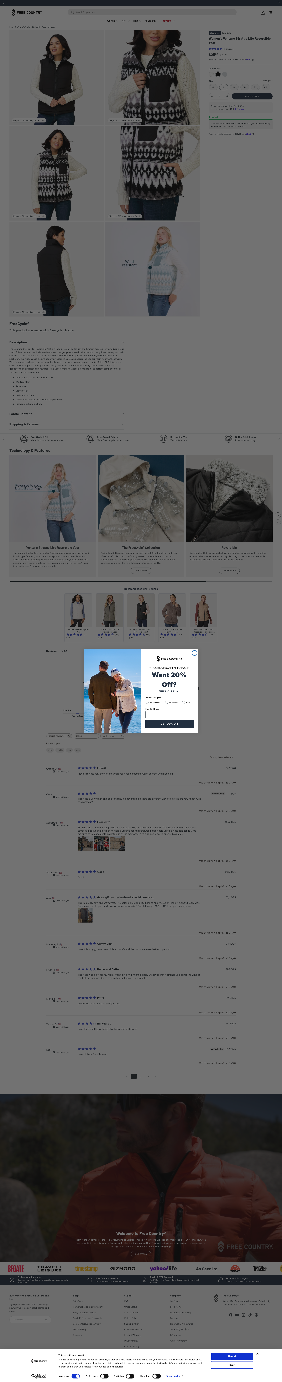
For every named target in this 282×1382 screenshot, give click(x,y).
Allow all (232, 1356)
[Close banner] (257, 1354)
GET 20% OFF (170, 723)
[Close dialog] (194, 653)
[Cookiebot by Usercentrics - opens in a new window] (39, 1376)
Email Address (152, 709)
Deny (232, 1365)
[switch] (104, 1376)
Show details (173, 1376)
